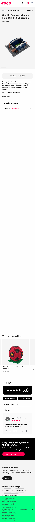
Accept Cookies (23, 509)
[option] (17, 47)
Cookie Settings (6, 507)
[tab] (10, 398)
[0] (27, 3)
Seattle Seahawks (13, 10)
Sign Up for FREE (13, 454)
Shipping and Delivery (11, 495)
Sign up (7, 478)
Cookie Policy (11, 520)
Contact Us (20, 490)
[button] (8, 431)
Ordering (7, 490)
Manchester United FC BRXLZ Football (13, 368)
